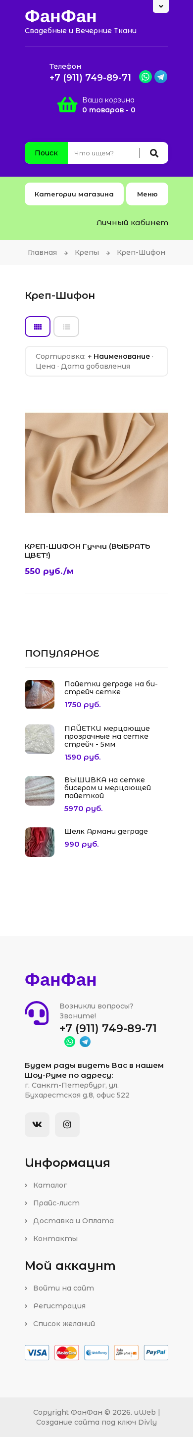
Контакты (54, 1238)
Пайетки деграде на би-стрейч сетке (111, 688)
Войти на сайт (62, 1288)
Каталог (49, 1185)
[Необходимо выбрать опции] (41, 515)
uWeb (145, 1412)
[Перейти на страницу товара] (91, 515)
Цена (45, 366)
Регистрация (58, 1305)
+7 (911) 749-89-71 (90, 77)
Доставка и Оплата (72, 1220)
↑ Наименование (119, 356)
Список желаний (63, 1323)
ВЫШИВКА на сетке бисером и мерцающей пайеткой (107, 788)
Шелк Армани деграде (106, 831)
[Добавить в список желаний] (66, 515)
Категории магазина (74, 194)
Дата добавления (95, 366)
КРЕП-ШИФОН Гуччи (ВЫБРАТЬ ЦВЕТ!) (87, 550)
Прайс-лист (55, 1202)
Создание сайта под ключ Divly (96, 1422)
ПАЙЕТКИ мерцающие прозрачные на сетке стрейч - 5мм (107, 736)
